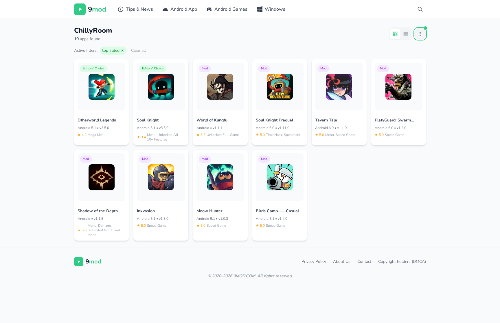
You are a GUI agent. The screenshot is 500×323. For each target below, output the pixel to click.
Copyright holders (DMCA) (402, 261)
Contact (364, 261)
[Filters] (420, 34)
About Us (341, 261)
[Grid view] (395, 34)
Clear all (138, 50)
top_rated (111, 50)
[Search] (420, 9)
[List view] (405, 34)
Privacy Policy (314, 261)
